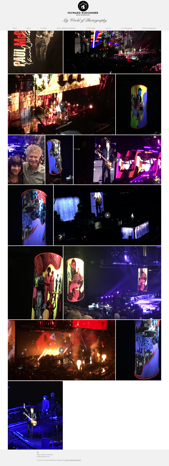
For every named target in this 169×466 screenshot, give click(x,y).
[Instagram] (38, 452)
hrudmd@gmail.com (43, 456)
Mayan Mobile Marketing (73, 460)
